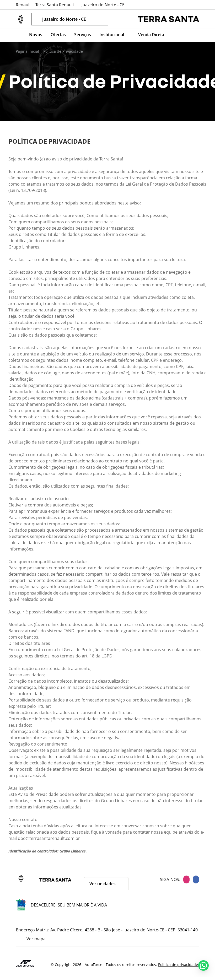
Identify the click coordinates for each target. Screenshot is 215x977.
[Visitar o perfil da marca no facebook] (194, 35)
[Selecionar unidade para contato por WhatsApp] (128, 19)
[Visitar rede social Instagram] (185, 879)
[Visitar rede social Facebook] (194, 879)
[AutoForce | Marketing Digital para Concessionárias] (25, 963)
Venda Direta (151, 35)
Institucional (111, 35)
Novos (35, 35)
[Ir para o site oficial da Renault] (168, 19)
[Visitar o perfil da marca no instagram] (181, 35)
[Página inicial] (18, 34)
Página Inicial (27, 51)
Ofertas (58, 35)
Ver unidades (102, 884)
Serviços (82, 35)
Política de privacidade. (178, 964)
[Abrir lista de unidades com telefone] (117, 19)
